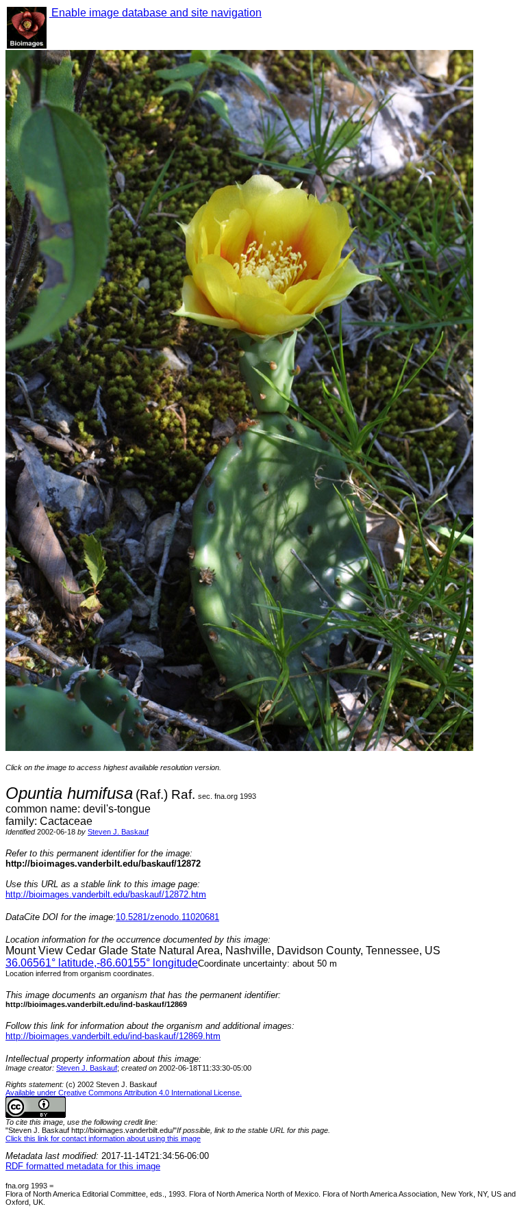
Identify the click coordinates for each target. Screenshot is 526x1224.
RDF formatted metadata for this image (82, 1166)
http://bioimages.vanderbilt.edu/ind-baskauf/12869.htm (113, 1036)
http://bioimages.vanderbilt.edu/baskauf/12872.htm (105, 894)
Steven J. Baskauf (118, 832)
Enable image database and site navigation (155, 12)
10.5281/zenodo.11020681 (167, 917)
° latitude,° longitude (101, 963)
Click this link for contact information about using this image (103, 1138)
